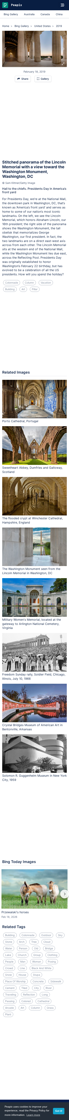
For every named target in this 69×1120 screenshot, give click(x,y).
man (22, 961)
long (45, 994)
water (8, 948)
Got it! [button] (58, 1111)
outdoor (46, 935)
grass (50, 1007)
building (10, 289)
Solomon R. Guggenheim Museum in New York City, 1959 (34, 778)
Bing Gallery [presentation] (11, 14)
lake (8, 954)
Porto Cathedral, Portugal (20, 421)
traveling (10, 994)
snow (8, 974)
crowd (9, 968)
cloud (46, 941)
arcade (9, 1007)
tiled (24, 987)
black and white (41, 968)
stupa (36, 974)
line (22, 968)
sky (60, 935)
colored (26, 1001)
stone (8, 941)
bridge (49, 948)
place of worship (15, 981)
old (36, 948)
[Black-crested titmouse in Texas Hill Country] (5, 49)
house (22, 974)
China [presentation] (59, 14)
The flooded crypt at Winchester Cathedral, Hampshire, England (32, 520)
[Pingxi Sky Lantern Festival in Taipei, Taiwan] (63, 49)
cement (10, 987)
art (23, 289)
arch (21, 941)
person (23, 948)
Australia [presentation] (29, 14)
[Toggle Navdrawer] (62, 5)
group (37, 954)
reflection (29, 994)
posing (52, 961)
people (9, 961)
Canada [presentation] (45, 14)
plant (8, 1014)
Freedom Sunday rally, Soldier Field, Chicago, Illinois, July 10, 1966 (33, 676)
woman (36, 961)
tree (34, 941)
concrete (38, 981)
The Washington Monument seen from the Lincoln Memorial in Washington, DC (31, 571)
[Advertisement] (34, 122)
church (22, 954)
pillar (35, 289)
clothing (52, 954)
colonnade (11, 282)
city (36, 987)
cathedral (43, 1001)
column (29, 282)
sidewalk (55, 981)
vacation (46, 282)
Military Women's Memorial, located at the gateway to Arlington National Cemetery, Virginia (31, 624)
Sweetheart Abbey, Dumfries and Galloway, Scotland (32, 470)
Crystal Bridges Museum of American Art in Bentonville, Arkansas (32, 727)
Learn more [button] (33, 1114)
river (49, 987)
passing (10, 1001)
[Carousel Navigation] (34, 896)
